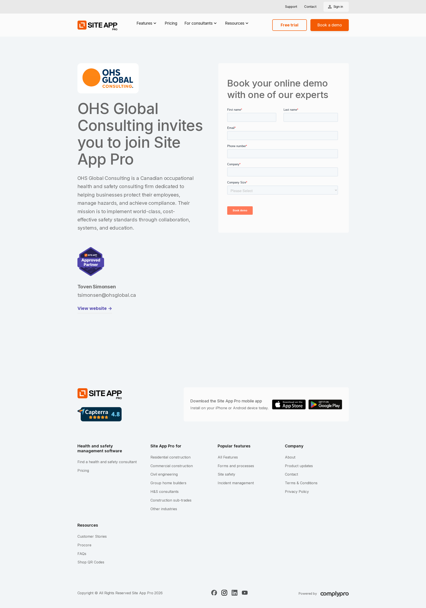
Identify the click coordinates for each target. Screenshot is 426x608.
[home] (97, 25)
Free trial (289, 25)
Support (291, 7)
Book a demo (329, 25)
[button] (147, 23)
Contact (310, 7)
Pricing (171, 23)
